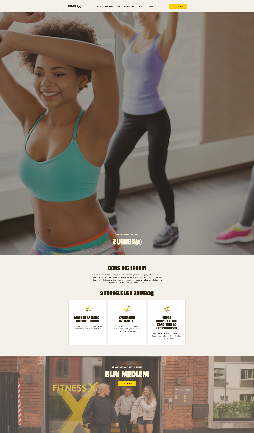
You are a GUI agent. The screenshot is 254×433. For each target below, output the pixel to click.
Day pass (141, 6)
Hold (118, 6)
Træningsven (129, 6)
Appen (150, 6)
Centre (98, 6)
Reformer (109, 6)
